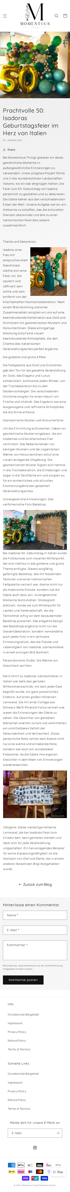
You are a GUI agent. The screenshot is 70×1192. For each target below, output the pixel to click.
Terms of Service (19, 1049)
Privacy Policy (17, 1032)
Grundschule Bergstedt (23, 1014)
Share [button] (11, 149)
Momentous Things (30, 1185)
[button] (5, 16)
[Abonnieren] (57, 1133)
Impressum (15, 1023)
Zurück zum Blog (37, 884)
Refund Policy (17, 1040)
